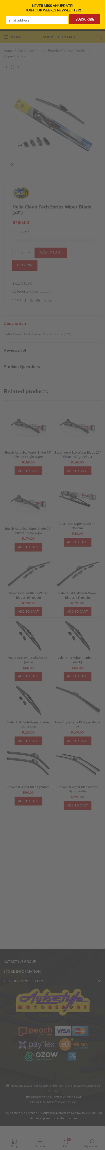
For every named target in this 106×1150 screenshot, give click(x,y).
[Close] (101, 5)
